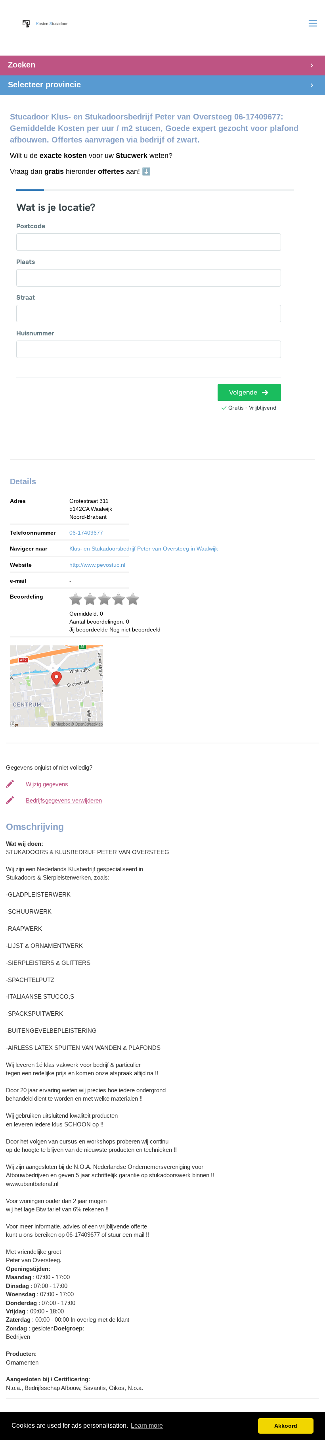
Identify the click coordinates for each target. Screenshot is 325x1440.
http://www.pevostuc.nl (97, 565)
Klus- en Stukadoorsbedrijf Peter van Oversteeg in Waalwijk (143, 548)
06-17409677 (86, 532)
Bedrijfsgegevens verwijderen (64, 800)
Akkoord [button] (285, 1426)
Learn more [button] (147, 1425)
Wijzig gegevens (47, 784)
